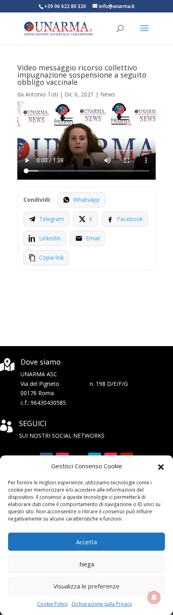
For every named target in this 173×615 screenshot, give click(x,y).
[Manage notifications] (154, 597)
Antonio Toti (41, 94)
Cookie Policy (52, 604)
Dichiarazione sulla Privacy (102, 604)
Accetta (86, 542)
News (107, 94)
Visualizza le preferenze (86, 586)
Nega (86, 564)
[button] (161, 466)
